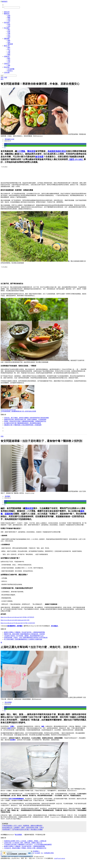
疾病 (8, 15)
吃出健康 (7, 28)
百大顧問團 (10, 69)
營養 (8, 33)
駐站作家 (7, 67)
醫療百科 (7, 13)
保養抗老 (7, 56)
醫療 (8, 17)
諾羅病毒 (9, 514)
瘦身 (8, 42)
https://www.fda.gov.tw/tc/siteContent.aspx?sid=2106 (15, 620)
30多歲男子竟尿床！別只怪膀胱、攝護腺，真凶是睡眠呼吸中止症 (24, 635)
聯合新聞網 (8, 702)
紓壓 (8, 53)
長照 (8, 19)
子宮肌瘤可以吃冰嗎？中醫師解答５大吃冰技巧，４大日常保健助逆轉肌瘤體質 (28, 844)
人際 (8, 51)
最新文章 (7, 12)
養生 (8, 29)
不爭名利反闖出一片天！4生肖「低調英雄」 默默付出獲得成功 (22, 825)
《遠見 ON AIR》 (76, 159)
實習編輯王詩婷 (9, 139)
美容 (8, 60)
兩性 (8, 47)
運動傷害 (10, 44)
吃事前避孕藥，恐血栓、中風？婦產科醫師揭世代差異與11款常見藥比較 (26, 637)
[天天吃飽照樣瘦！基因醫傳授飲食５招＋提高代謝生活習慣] (43, 397)
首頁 (2, 77)
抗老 (8, 62)
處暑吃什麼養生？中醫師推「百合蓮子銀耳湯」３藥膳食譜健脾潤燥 (24, 632)
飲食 (8, 31)
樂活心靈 (7, 45)
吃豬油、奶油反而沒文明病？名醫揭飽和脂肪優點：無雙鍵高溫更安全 (25, 421)
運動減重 (7, 38)
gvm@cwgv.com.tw (59, 858)
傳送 (5, 145)
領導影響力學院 (49, 853)
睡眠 (8, 54)
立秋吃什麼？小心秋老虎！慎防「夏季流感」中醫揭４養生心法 (23, 842)
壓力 (8, 49)
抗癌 (8, 26)
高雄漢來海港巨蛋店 (57, 151)
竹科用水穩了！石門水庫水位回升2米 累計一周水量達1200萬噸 (22, 829)
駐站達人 (10, 70)
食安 (8, 35)
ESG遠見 (37, 853)
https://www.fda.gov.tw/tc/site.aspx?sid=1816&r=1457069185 (17, 617)
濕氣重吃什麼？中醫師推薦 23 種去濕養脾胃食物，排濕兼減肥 (22, 425)
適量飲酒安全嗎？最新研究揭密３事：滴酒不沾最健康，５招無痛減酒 (25, 419)
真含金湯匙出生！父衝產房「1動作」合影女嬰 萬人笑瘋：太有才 (23, 827)
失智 (8, 20)
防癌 (8, 24)
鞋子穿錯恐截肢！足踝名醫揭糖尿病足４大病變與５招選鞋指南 (23, 639)
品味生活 (7, 63)
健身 (8, 40)
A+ (5, 147)
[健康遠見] (4, 1)
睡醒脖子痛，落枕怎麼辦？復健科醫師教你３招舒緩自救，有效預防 (24, 634)
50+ (42, 853)
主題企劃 (7, 72)
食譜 (8, 37)
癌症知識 (7, 22)
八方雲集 (21, 151)
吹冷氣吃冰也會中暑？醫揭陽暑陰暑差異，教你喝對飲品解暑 (22, 423)
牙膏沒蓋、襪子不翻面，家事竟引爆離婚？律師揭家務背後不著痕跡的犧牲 (26, 417)
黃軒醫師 (7, 496)
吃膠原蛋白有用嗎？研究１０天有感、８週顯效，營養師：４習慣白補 (25, 841)
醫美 (8, 58)
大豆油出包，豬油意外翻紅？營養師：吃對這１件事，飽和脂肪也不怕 (25, 848)
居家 (8, 65)
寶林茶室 (31, 151)
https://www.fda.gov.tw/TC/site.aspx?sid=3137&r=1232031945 (18, 623)
